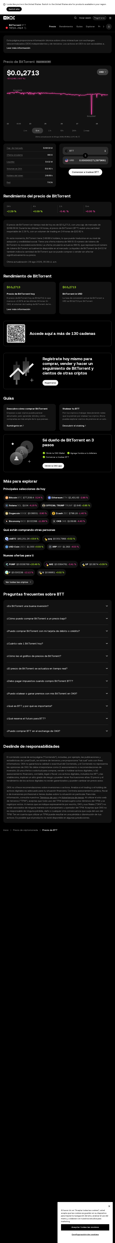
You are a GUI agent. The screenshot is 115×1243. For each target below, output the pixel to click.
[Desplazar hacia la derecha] (103, 26)
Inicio (6, 830)
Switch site (14, 9)
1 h (49, 130)
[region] (85, 1222)
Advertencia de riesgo (72, 797)
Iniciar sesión (85, 18)
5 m (37, 130)
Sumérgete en (14, 425)
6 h (62, 130)
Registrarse (99, 18)
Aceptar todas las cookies (85, 1227)
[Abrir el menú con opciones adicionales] (110, 18)
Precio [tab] (52, 26)
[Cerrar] (109, 1206)
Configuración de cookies (85, 1234)
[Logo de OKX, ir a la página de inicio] (9, 17)
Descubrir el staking (73, 425)
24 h (74, 130)
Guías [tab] (79, 26)
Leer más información (18, 48)
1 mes (86, 130)
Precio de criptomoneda (25, 830)
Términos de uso (48, 797)
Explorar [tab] (90, 26)
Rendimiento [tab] (66, 26)
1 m (25, 130)
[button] (75, 18)
